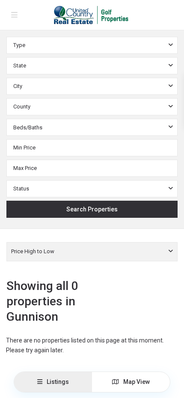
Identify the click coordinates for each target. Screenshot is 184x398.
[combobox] (92, 45)
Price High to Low (32, 251)
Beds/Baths (27, 127)
